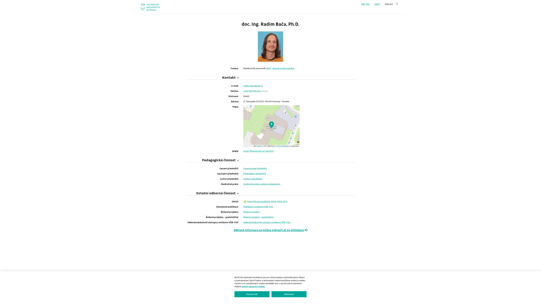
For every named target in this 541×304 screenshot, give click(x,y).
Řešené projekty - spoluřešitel (258, 217)
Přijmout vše (252, 294)
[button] (271, 124)
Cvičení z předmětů (252, 178)
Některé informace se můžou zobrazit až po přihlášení (269, 230)
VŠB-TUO (365, 4)
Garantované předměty (255, 168)
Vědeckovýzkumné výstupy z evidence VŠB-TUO (266, 222)
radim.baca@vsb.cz (253, 85)
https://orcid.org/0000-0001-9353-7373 (267, 201)
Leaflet (258, 146)
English (389, 4)
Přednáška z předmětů (254, 173)
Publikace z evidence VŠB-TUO (258, 206)
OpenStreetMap (283, 146)
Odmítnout (289, 294)
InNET (377, 4)
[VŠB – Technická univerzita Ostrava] (150, 7)
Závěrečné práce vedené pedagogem (261, 184)
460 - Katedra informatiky (280, 68)
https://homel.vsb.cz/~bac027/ (258, 151)
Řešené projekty (251, 211)
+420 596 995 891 (251, 91)
